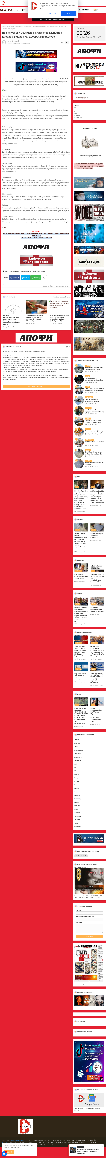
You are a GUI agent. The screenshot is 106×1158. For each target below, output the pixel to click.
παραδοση (77, 799)
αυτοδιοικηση (78, 757)
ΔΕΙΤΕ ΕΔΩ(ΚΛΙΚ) (81, 855)
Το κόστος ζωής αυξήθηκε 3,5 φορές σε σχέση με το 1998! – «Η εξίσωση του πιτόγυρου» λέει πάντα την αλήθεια (94, 433)
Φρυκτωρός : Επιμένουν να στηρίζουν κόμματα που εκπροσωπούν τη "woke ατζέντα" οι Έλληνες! (97, 651)
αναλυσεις (77, 753)
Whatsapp (37, 278)
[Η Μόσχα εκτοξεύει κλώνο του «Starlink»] (79, 463)
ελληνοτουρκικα (79, 771)
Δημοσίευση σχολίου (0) (36, 386)
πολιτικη (76, 802)
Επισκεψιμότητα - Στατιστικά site (85, 1140)
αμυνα (76, 746)
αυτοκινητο (77, 760)
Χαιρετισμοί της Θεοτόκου (42, 1140)
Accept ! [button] (9, 1152)
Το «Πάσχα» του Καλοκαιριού (94, 441)
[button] (102, 10)
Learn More (16, 1147)
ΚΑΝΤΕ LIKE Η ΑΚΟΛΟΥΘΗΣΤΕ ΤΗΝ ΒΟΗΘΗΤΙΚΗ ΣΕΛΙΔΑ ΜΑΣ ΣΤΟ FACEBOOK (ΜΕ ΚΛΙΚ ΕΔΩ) (36, 235)
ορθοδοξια (77, 795)
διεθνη (76, 764)
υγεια (76, 823)
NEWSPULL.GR (9, 9)
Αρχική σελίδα (6, 26)
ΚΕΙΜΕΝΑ (85, 10)
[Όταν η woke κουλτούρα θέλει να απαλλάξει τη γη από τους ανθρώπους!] (79, 389)
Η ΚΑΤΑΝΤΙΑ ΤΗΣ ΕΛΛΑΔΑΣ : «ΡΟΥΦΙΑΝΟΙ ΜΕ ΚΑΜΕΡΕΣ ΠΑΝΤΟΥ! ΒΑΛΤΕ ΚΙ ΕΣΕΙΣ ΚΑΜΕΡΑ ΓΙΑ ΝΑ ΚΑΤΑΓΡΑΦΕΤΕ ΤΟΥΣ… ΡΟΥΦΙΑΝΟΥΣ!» (81, 715)
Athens (80, 28)
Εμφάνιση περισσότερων (62, 297)
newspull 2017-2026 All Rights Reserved (40, 1144)
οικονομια (77, 792)
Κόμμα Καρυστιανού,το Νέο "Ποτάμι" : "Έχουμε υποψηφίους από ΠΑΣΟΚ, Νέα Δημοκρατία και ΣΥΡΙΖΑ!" (96, 714)
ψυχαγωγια (77, 826)
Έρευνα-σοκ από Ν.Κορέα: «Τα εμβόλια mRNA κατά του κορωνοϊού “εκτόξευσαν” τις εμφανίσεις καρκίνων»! (89, 166)
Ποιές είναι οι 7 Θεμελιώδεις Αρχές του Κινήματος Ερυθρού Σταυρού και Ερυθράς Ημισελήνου (59, 318)
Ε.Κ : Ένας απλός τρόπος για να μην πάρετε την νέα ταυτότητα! (80, 676)
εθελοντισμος (14, 271)
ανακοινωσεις (78, 750)
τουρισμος (77, 819)
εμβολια (76, 774)
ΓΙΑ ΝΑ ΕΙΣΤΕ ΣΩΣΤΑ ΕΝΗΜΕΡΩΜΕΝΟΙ (36, 238)
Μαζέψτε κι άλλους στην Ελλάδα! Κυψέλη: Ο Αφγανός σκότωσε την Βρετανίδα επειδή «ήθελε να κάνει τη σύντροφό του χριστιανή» (81, 614)
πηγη (4, 227)
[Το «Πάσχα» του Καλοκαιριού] (79, 442)
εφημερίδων (94, 984)
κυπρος (76, 788)
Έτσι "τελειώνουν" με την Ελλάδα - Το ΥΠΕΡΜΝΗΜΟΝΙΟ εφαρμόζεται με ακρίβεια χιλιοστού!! (96, 677)
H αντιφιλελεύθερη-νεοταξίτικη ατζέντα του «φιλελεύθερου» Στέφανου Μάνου (97, 578)
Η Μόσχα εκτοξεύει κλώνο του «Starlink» (94, 463)
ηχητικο (76, 781)
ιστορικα (76, 785)
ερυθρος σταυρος (17, 26)
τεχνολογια (77, 816)
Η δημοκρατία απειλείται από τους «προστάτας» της (81, 576)
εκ (75, 767)
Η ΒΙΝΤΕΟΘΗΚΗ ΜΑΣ (34, 1142)
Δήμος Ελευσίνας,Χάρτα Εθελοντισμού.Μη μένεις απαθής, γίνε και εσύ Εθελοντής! (34, 318)
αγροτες (76, 739)
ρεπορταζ (77, 806)
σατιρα (76, 809)
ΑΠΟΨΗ (30, 1140)
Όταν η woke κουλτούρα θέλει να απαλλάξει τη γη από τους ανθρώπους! (94, 390)
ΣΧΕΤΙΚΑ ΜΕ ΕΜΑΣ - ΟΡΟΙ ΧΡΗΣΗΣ (84, 1142)
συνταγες (77, 812)
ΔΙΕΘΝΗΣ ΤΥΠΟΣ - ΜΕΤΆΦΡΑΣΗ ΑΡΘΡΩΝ (57, 1142)
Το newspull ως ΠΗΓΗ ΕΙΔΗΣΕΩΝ (62, 1140)
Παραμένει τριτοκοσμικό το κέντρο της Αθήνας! (97, 609)
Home (26, 10)
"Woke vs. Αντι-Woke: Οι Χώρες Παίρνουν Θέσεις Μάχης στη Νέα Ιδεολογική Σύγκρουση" (80, 651)
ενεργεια (77, 778)
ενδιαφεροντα (26, 271)
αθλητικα (77, 743)
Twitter (26, 278)
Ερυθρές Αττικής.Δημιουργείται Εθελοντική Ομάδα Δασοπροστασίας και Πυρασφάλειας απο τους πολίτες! (11, 320)
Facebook (16, 278)
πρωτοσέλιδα (86, 984)
